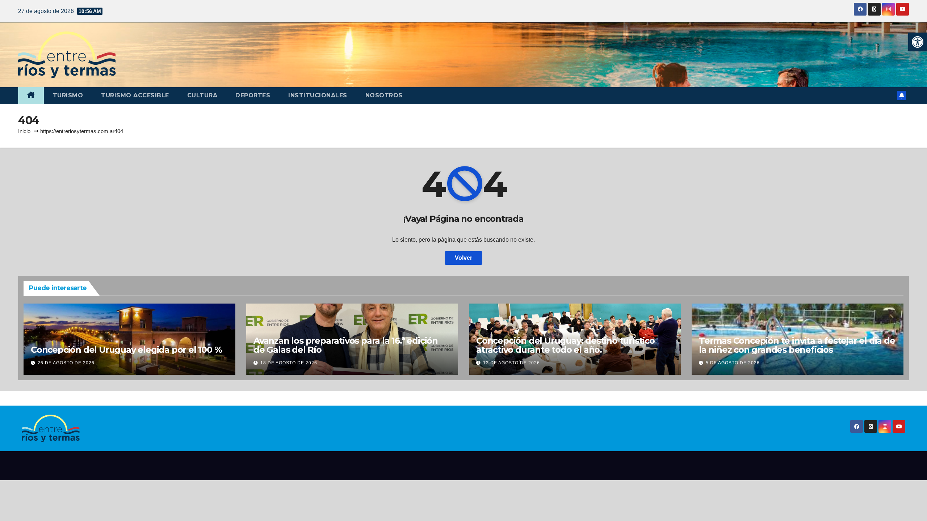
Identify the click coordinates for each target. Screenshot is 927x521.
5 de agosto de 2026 (733, 362)
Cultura (202, 95)
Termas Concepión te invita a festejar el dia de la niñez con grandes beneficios (797, 345)
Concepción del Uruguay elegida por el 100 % (126, 349)
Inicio (24, 131)
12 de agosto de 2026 (511, 362)
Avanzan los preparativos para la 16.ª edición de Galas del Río (345, 345)
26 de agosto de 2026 (66, 362)
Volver (463, 258)
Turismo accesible (135, 95)
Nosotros (384, 95)
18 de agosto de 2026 (288, 362)
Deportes (252, 95)
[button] (917, 42)
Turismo (68, 95)
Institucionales (317, 95)
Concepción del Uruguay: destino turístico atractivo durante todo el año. (565, 345)
